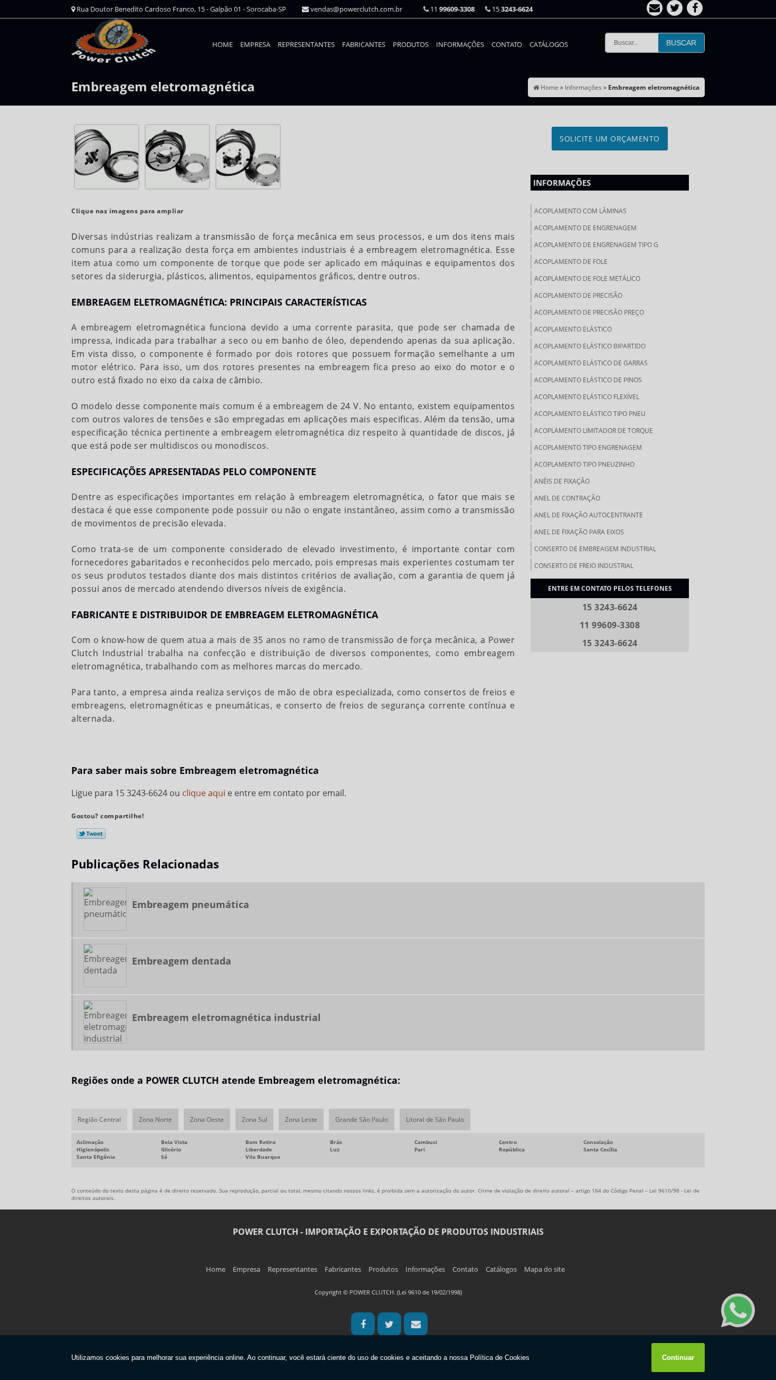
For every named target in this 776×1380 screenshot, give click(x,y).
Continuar (678, 1358)
